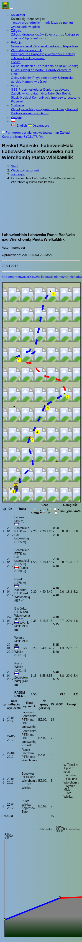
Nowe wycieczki (22, 46)
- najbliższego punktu (58, 22)
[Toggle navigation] (11, 8)
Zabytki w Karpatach (26, 93)
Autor (45, 113)
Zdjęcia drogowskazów (28, 34)
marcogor (18, 174)
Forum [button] (15, 62)
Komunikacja (41, 97)
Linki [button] (14, 74)
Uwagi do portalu (33, 70)
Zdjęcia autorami (34, 38)
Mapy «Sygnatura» (43, 109)
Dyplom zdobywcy (56, 89)
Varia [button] (14, 85)
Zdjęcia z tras (55, 34)
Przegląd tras (21, 54)
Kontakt (72, 109)
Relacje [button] (16, 42)
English (21, 125)
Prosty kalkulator (30, 89)
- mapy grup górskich (26, 22)
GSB (14, 89)
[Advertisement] (41, 208)
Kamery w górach (35, 81)
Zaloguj (16, 117)
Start (14, 166)
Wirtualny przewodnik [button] (26, 50)
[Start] (6, 7)
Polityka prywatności (26, 113)
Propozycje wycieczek (47, 54)
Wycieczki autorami (48, 46)
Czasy (62, 109)
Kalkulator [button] (18, 15)
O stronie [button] (17, 105)
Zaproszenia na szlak (51, 66)
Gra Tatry (48, 93)
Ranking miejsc (34, 58)
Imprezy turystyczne (65, 97)
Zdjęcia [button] (16, 30)
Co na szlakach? (23, 66)
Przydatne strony (45, 77)
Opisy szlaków (21, 77)
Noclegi (26, 97)
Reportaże (70, 46)
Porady (51, 70)
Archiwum (64, 70)
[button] (13, 121)
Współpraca (20, 109)
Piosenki (17, 101)
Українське (40, 125)
